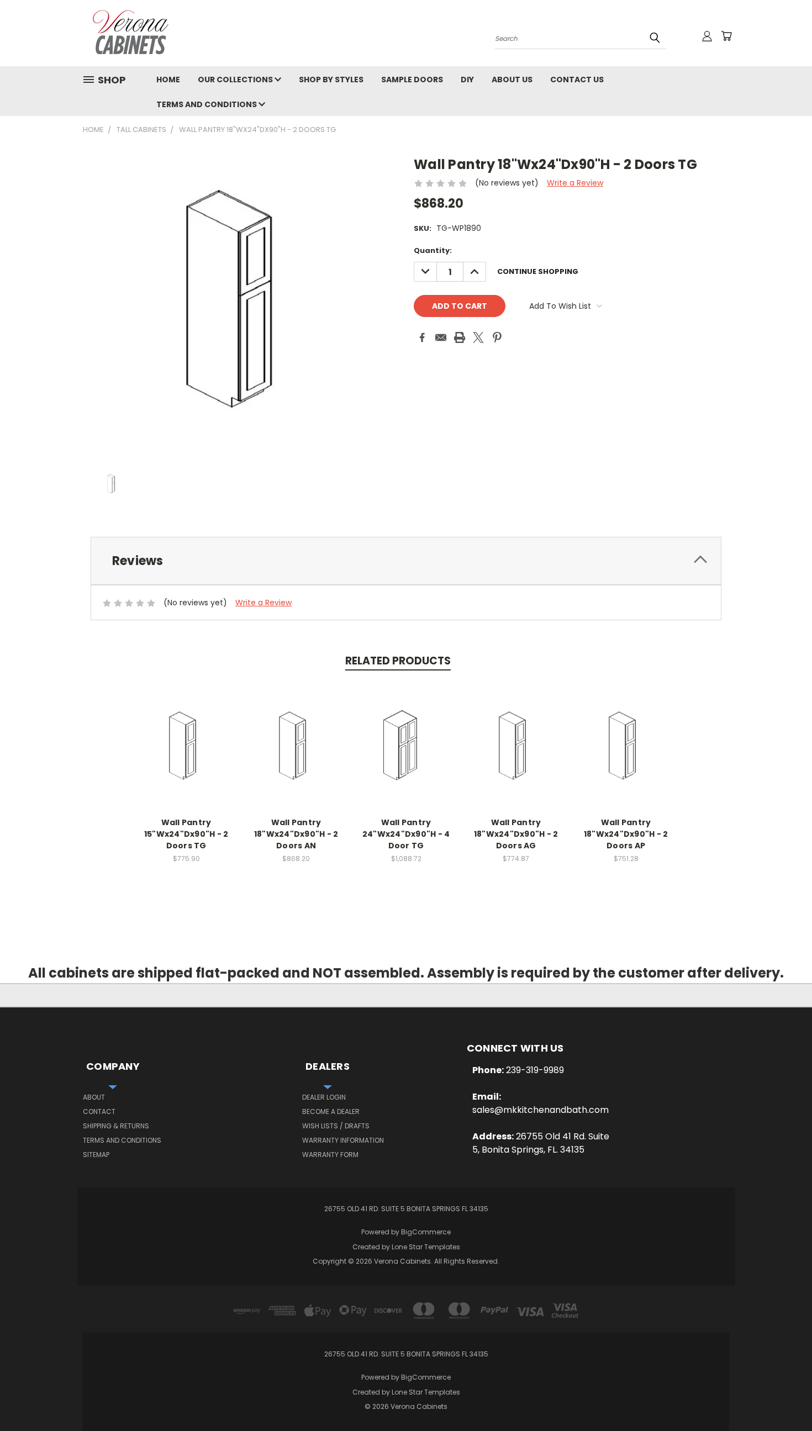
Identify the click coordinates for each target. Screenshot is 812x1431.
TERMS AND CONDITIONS (207, 104)
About (94, 1097)
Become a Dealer (331, 1111)
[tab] (406, 561)
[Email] (440, 337)
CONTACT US (577, 79)
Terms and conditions (122, 1140)
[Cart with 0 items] (726, 35)
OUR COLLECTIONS (236, 79)
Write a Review (575, 182)
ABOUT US (512, 79)
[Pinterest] (497, 337)
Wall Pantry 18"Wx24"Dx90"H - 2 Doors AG (516, 834)
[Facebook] (422, 337)
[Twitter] (478, 337)
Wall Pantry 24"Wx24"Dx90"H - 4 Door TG (406, 834)
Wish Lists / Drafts (336, 1126)
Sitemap (96, 1154)
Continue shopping (537, 272)
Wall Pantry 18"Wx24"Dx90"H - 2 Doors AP (626, 834)
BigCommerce (426, 1232)
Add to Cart (186, 746)
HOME (168, 79)
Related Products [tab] (398, 660)
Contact (99, 1111)
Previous (783, 1396)
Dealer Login (324, 1097)
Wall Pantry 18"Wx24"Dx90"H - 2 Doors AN (296, 834)
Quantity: (433, 250)
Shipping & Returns (116, 1126)
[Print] (459, 337)
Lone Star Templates (426, 1247)
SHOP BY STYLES (331, 79)
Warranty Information (343, 1140)
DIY (467, 79)
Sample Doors (412, 79)
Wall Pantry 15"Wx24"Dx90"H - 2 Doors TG (186, 834)
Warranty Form (330, 1154)
